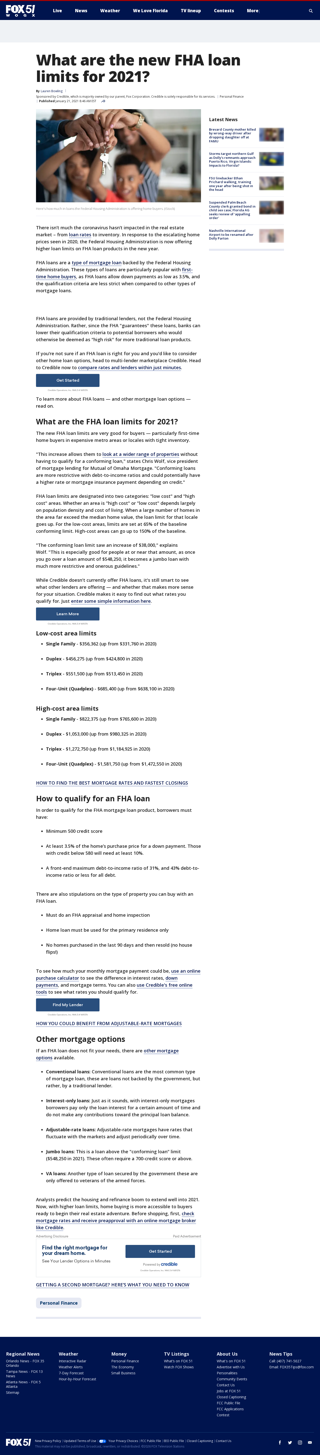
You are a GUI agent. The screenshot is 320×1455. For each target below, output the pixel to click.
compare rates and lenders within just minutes (129, 367)
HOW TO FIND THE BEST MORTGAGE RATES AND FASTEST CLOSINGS (112, 783)
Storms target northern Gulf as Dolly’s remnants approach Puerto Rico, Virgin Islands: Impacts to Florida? (232, 159)
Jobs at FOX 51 (229, 1391)
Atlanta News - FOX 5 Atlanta (23, 1384)
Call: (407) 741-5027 (285, 1361)
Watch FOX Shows (179, 1367)
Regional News (23, 1354)
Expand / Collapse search (311, 10)
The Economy (122, 1367)
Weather (68, 1354)
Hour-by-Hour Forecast (77, 1379)
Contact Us (226, 1385)
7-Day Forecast (71, 1373)
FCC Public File (228, 1403)
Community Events (232, 1379)
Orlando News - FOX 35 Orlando (25, 1363)
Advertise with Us (231, 1367)
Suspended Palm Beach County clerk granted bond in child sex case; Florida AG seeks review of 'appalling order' (232, 210)
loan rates (80, 235)
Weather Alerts (71, 1367)
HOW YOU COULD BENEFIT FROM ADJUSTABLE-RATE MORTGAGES (109, 1023)
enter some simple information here (111, 601)
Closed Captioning (231, 1397)
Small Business (123, 1373)
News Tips (280, 1354)
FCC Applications (230, 1409)
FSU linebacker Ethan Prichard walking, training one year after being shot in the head (231, 184)
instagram (300, 1443)
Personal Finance (232, 96)
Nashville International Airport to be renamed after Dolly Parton (231, 234)
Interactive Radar (72, 1361)
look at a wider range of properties (140, 454)
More (252, 10)
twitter (290, 1443)
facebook (280, 1443)
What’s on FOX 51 (178, 1361)
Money (118, 1354)
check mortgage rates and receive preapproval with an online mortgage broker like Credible (116, 1220)
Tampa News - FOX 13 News (24, 1373)
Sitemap (12, 1392)
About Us (227, 1354)
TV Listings (176, 1354)
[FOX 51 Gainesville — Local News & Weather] (22, 11)
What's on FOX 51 (231, 1361)
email (310, 1443)
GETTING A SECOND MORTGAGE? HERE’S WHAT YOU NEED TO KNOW (112, 1285)
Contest (223, 1415)
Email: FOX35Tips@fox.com (291, 1367)
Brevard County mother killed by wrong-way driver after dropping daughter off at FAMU (232, 135)
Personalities (227, 1373)
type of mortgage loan (97, 263)
